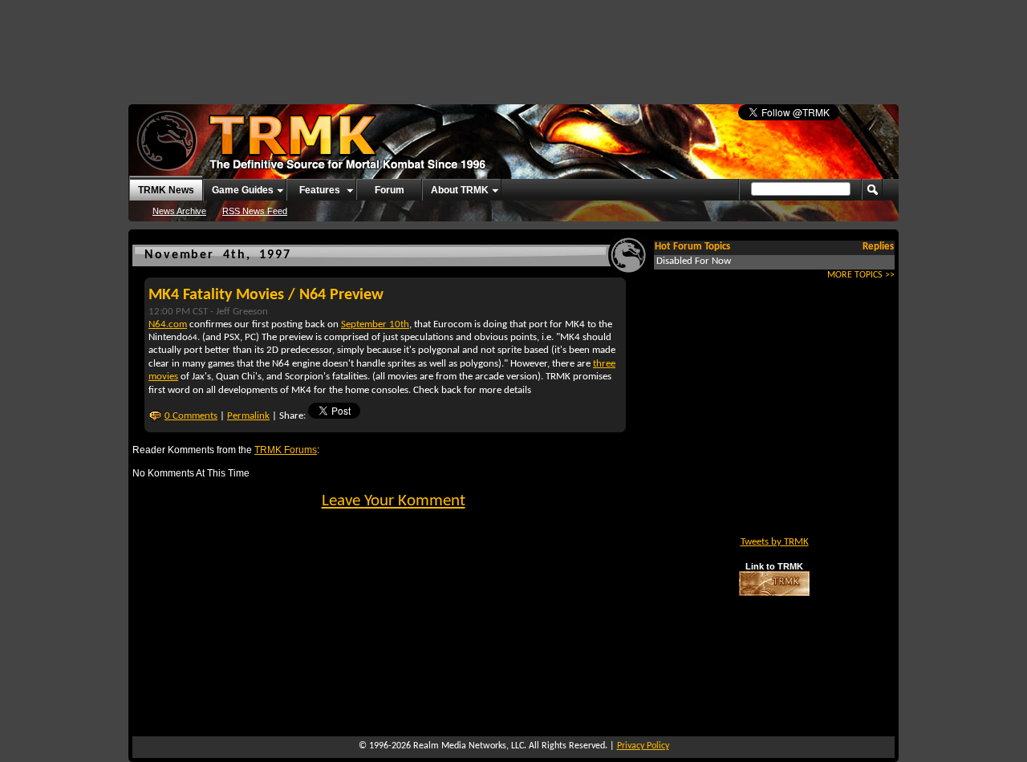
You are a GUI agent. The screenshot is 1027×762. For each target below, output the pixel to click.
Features (319, 190)
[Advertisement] (513, 44)
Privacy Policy (643, 746)
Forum (389, 190)
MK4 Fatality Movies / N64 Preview (266, 295)
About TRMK (460, 190)
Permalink (248, 416)
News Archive (179, 211)
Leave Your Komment (393, 500)
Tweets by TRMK (775, 542)
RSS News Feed (254, 211)
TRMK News (166, 190)
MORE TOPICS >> (861, 275)
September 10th (375, 324)
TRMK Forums (285, 449)
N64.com (167, 324)
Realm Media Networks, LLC (468, 746)
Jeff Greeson (242, 311)
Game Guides (243, 190)
